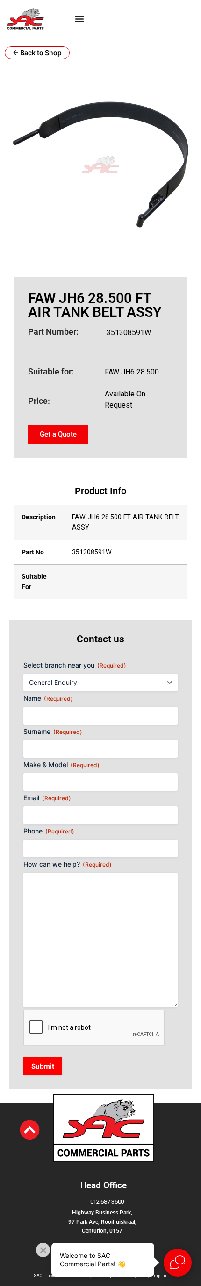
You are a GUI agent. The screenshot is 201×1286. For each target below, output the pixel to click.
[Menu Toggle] (79, 18)
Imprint (160, 1275)
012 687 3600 (107, 1201)
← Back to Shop (37, 53)
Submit (42, 1066)
